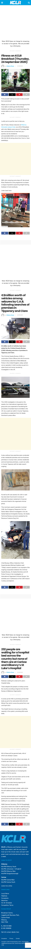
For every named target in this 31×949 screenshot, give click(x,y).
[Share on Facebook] (4, 94)
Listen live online (6, 886)
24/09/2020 (20, 66)
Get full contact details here (10, 932)
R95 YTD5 (4, 922)
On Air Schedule (6, 903)
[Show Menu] (2, 2)
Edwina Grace (10, 66)
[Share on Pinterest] (19, 94)
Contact (18, 938)
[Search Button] (29, 2)
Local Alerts (5, 893)
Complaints (5, 898)
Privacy (11, 938)
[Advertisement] (15, 22)
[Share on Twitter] (12, 94)
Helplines (4, 896)
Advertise (4, 900)
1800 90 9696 (6, 926)
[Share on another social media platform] (26, 94)
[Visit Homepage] (15, 2)
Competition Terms (7, 905)
